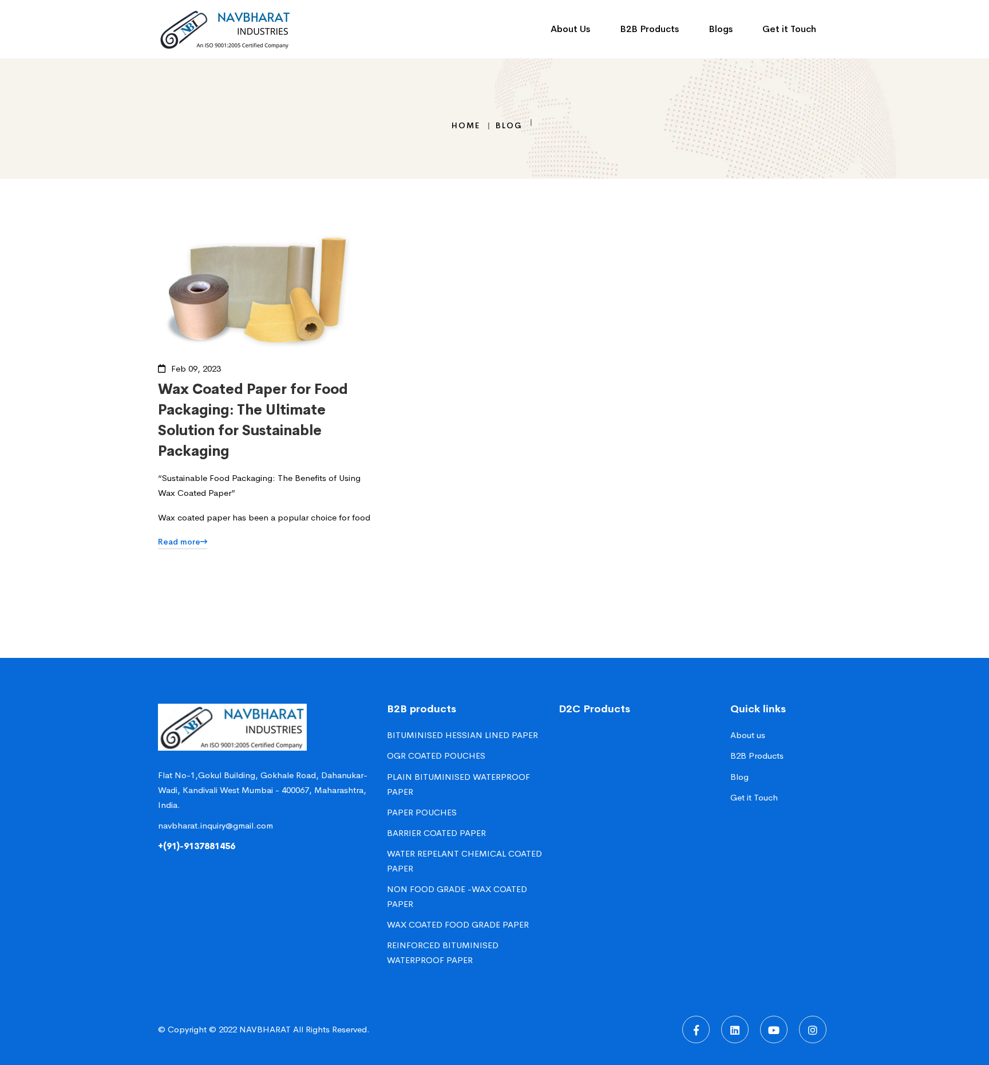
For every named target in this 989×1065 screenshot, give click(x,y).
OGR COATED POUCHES (436, 755)
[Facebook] (696, 1029)
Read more (179, 542)
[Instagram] (812, 1029)
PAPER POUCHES (422, 812)
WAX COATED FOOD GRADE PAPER (458, 924)
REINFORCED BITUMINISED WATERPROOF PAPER (443, 952)
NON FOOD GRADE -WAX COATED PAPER (457, 896)
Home (466, 125)
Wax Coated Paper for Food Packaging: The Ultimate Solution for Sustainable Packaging (253, 420)
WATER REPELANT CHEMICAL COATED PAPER (464, 861)
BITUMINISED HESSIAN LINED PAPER (462, 734)
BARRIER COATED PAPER (436, 832)
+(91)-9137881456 (196, 846)
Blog (509, 125)
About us (747, 734)
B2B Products (757, 755)
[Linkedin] (735, 1029)
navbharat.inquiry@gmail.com (215, 825)
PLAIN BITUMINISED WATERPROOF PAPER (458, 784)
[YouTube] (774, 1029)
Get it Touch (754, 797)
